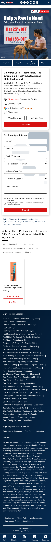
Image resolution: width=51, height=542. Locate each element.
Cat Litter (23, 402)
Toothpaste (27, 411)
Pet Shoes (7, 340)
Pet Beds (34, 346)
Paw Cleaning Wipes (11, 355)
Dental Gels (36, 386)
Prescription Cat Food (11, 368)
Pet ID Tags (31, 324)
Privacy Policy (21, 518)
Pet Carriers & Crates (11, 343)
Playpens (33, 364)
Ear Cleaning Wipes (11, 374)
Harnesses (23, 364)
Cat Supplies (8, 395)
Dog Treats (7, 377)
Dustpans (24, 374)
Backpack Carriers (10, 414)
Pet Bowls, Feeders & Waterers (15, 346)
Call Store (25, 124)
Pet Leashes (21, 321)
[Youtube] (30, 2)
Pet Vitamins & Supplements (33, 355)
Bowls (24, 408)
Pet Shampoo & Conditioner (14, 334)
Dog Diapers (8, 380)
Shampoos (34, 374)
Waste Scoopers (9, 417)
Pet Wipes (7, 364)
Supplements (39, 405)
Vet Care (6, 318)
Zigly (12, 431)
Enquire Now (13, 296)
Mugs (15, 364)
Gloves (41, 364)
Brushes (28, 405)
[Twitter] (27, 2)
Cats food (17, 420)
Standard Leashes (10, 402)
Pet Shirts (7, 337)
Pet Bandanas (24, 349)
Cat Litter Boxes (24, 398)
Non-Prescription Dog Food (14, 361)
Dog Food (34, 318)
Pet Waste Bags (30, 358)
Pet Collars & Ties (20, 340)
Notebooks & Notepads (12, 358)
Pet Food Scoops (33, 334)
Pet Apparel (34, 352)
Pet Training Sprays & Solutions (15, 352)
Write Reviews (14, 118)
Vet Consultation (36, 518)
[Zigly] (7, 2)
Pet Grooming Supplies (27, 417)
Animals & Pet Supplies (28, 414)
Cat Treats (7, 392)
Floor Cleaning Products (12, 371)
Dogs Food (7, 420)
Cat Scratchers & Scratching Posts (28, 395)
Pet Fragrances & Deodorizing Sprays (18, 331)
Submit (25, 210)
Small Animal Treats (21, 392)
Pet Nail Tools (8, 321)
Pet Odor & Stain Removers (14, 324)
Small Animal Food (22, 380)
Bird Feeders (39, 411)
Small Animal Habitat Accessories (16, 386)
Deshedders (30, 383)
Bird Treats (7, 411)
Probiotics (28, 371)
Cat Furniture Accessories (13, 405)
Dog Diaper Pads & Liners (13, 383)
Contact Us (9, 518)
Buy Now (13, 302)
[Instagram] (24, 2)
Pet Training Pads (10, 349)
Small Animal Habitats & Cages (33, 389)
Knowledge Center (12, 521)
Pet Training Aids (28, 343)
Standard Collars (9, 398)
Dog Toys (17, 377)
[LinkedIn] (33, 2)
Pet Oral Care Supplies (12, 328)
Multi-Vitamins (32, 361)
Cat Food (15, 318)
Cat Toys (34, 392)
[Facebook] (21, 2)
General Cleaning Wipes (32, 368)
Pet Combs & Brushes (31, 337)
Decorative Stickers (10, 389)
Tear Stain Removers (11, 408)
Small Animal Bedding (32, 377)
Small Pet (25, 318)
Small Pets (27, 420)
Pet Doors (17, 337)
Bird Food (17, 411)
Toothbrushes (33, 408)
